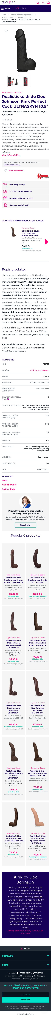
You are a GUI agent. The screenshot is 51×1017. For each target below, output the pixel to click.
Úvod (4, 15)
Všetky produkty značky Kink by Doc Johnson (25, 931)
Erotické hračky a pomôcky (22, 15)
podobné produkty (12, 164)
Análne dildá (23, 17)
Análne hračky (7, 17)
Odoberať (25, 1000)
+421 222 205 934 (14, 519)
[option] (25, 239)
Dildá (4, 480)
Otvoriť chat (25, 525)
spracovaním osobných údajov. (30, 1008)
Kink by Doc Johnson (11, 92)
